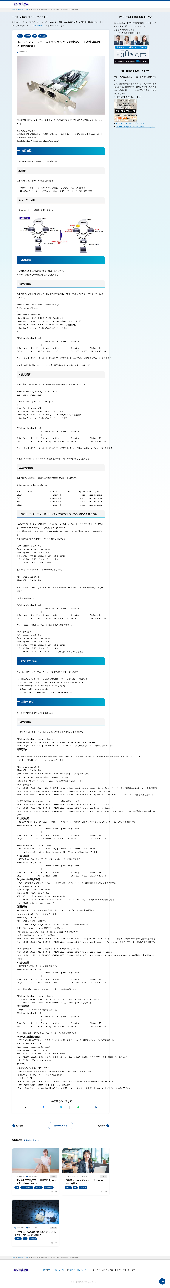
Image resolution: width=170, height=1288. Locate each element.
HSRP (28, 36)
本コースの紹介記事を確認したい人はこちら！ (135, 127)
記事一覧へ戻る (60, 1126)
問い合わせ (81, 1270)
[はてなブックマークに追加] (60, 1107)
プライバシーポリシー (57, 1270)
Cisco (20, 36)
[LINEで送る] (78, 1107)
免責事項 (72, 1270)
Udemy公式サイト (38, 26)
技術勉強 (42, 36)
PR (35, 36)
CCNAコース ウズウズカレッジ (130, 123)
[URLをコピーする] (96, 1107)
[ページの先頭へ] (162, 1281)
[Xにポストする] (25, 1107)
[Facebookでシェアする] (43, 1107)
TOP (45, 1270)
